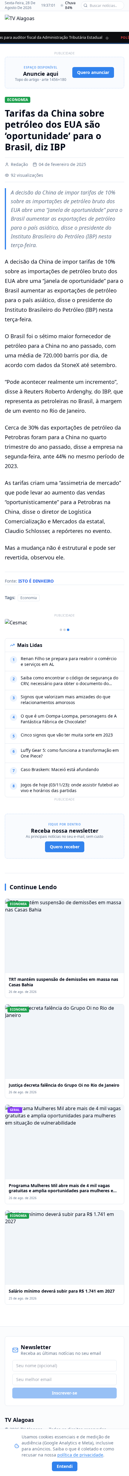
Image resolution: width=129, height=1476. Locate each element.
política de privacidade (80, 1455)
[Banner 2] (64, 630)
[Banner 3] (68, 630)
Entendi (65, 1466)
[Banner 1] (61, 630)
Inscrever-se (64, 1393)
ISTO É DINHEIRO (36, 581)
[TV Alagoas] (19, 21)
